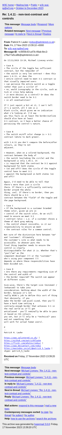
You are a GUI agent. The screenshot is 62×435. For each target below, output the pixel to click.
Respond (42, 24)
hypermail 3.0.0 (42, 424)
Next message (33, 31)
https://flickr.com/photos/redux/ (22, 343)
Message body (28, 24)
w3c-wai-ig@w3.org (18, 48)
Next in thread (34, 34)
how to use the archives (23, 418)
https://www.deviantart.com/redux (22, 346)
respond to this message (31, 405)
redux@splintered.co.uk (42, 42)
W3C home (8, 5)
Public (34, 5)
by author (29, 415)
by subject (18, 415)
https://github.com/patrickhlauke (22, 340)
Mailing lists (22, 5)
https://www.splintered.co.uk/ (20, 338)
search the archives (46, 418)
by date (45, 412)
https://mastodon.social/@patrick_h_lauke (27, 348)
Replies (47, 34)
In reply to (21, 34)
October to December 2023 (29, 8)
